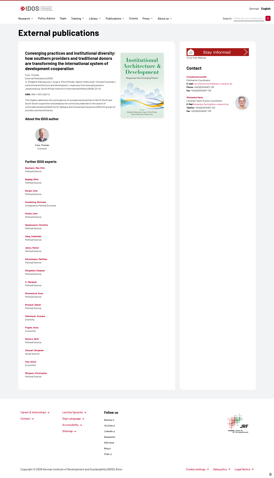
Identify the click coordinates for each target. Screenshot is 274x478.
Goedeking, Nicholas (35, 202)
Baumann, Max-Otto (35, 167)
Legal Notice (242, 469)
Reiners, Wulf (32, 338)
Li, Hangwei (31, 281)
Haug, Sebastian (33, 236)
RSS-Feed (109, 442)
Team (63, 18)
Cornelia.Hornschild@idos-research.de (212, 83)
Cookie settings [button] (196, 469)
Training (76, 18)
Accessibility (70, 424)
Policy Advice (46, 18)
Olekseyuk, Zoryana (35, 316)
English (266, 8)
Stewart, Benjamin (34, 350)
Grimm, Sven (31, 213)
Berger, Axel (31, 190)
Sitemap (67, 431)
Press (146, 18)
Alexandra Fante (195, 97)
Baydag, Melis (32, 179)
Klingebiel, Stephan (35, 270)
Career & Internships (34, 412)
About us (163, 18)
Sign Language (71, 418)
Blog (106, 448)
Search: (227, 18)
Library (93, 18)
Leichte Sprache (72, 412)
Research (24, 18)
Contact (26, 418)
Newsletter (109, 437)
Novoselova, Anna (34, 293)
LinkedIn (108, 431)
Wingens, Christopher (36, 373)
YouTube (108, 425)
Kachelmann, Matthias (36, 259)
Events (133, 18)
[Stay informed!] (218, 52)
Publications (113, 18)
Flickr (107, 454)
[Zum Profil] (242, 102)
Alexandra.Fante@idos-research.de (211, 104)
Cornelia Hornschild (196, 76)
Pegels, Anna (31, 327)
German (254, 8)
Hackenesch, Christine (36, 224)
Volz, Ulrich (30, 361)
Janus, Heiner (32, 247)
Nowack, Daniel (33, 304)
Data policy (220, 469)
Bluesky (108, 419)
